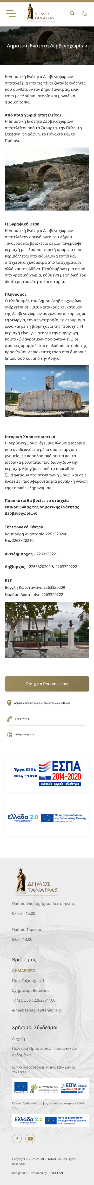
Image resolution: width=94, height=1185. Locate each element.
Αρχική (18, 1038)
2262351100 (44, 1000)
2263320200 (22, 719)
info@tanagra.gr (24, 734)
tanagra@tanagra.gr (43, 1010)
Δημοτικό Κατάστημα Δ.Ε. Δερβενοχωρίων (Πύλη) (42, 703)
